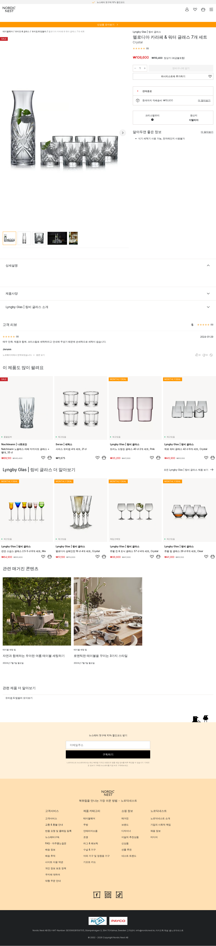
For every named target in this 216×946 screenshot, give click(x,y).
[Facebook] (96, 894)
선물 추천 (127, 849)
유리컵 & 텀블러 (39, 31)
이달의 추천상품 (130, 837)
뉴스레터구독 (52, 837)
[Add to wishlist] (43, 457)
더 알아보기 (204, 100)
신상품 (125, 843)
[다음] (122, 132)
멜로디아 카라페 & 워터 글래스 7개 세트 (66, 31)
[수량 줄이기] (135, 68)
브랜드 (125, 824)
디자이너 (126, 831)
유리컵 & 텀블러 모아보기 (19, 697)
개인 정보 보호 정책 (55, 868)
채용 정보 (156, 831)
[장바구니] (203, 9)
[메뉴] (211, 9)
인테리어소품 (90, 831)
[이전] (6, 132)
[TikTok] (119, 894)
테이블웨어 (8, 31)
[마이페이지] (187, 9)
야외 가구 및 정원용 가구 (96, 856)
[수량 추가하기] (144, 68)
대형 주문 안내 (53, 880)
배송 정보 (50, 849)
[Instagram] (108, 894)
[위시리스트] (195, 9)
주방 (85, 824)
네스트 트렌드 (129, 856)
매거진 (125, 818)
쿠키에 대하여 (52, 874)
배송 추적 (50, 856)
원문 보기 (40, 355)
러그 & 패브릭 (90, 843)
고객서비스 (51, 818)
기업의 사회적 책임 (161, 824)
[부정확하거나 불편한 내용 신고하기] (211, 355)
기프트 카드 (89, 862)
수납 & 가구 (89, 849)
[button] (141, 48)
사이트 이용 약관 (54, 862)
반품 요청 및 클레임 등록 (58, 831)
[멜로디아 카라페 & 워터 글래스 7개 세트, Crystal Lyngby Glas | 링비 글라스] (64, 132)
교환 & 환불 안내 (54, 824)
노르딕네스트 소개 (160, 818)
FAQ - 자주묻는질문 (55, 843)
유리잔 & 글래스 (22, 31)
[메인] (9, 9)
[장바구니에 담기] (50, 457)
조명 (85, 837)
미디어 (154, 837)
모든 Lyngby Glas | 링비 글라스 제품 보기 (186, 469)
